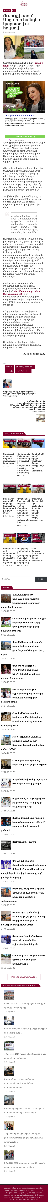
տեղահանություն (23, 371)
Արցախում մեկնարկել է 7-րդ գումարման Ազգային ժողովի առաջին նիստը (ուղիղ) (37, 508)
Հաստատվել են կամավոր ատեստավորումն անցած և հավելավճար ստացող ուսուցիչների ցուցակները (23, 463)
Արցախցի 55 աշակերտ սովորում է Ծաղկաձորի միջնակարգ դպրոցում (19, 393)
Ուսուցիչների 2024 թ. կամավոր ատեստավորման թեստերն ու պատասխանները (19, 1083)
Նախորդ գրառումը (10, 396)
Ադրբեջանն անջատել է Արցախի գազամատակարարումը (9, 458)
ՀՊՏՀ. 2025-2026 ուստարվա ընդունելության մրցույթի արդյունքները (25, 1056)
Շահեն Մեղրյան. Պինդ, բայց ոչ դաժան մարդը (37, 553)
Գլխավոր (7, 10)
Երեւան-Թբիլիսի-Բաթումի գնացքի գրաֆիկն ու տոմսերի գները (25, 1031)
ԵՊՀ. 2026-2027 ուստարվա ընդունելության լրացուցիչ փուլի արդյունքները (24, 1165)
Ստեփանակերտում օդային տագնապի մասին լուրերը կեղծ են (38, 461)
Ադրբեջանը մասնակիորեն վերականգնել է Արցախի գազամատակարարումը (24, 555)
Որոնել (41, 579)
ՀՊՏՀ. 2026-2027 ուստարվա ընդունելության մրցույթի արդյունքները (25, 1005)
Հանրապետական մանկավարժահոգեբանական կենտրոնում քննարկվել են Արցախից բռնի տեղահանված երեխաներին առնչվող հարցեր (27, 405)
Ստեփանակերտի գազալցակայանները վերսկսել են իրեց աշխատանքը (10, 555)
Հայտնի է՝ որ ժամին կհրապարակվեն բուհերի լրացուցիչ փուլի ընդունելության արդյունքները (24, 1138)
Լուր (13, 10)
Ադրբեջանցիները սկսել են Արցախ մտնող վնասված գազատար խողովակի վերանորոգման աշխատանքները (24, 510)
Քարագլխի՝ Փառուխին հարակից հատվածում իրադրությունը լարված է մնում (9, 506)
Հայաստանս (37, 541)
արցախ (9, 366)
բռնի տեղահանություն (25, 366)
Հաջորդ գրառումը (38, 411)
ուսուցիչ (9, 371)
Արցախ (35, 535)
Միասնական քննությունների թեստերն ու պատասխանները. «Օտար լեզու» (24, 1110)
